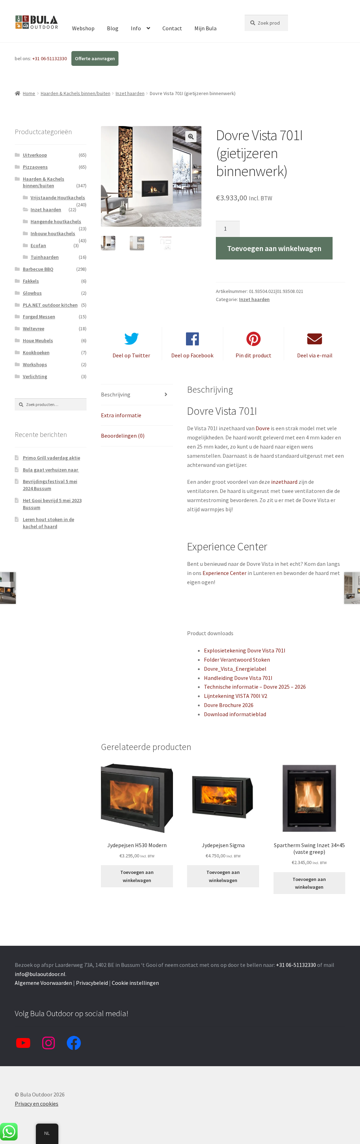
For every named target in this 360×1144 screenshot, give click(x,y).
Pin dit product (253, 355)
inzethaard (284, 481)
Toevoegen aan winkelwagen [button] (137, 876)
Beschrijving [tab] (115, 394)
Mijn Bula (205, 28)
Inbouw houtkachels (53, 233)
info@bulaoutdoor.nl (40, 973)
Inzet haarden (130, 93)
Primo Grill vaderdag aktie (51, 458)
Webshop (83, 28)
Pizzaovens (35, 167)
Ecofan (38, 245)
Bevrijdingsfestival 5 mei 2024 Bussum (50, 485)
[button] (191, 136)
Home (29, 93)
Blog (112, 28)
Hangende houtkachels (56, 221)
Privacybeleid (92, 982)
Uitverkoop (35, 155)
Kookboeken (36, 352)
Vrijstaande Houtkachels (58, 197)
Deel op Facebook (192, 355)
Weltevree (33, 328)
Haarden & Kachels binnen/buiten (75, 93)
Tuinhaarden (45, 257)
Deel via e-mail (315, 355)
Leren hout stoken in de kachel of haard (48, 523)
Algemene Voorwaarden (43, 982)
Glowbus (32, 293)
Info (136, 28)
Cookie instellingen (135, 982)
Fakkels (31, 281)
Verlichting (35, 376)
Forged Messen (39, 316)
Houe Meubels (38, 340)
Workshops (35, 364)
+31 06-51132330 (50, 58)
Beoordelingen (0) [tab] (122, 435)
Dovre (263, 428)
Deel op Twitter (131, 355)
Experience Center (224, 572)
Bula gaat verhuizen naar (51, 470)
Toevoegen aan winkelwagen (274, 248)
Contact (172, 28)
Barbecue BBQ (38, 269)
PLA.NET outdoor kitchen (50, 305)
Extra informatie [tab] (121, 415)
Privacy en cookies (36, 1103)
